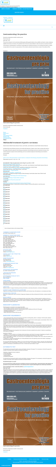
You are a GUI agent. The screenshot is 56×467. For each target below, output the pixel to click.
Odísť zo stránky (5, 8)
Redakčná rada (6, 136)
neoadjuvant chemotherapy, (30, 157)
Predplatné (5, 128)
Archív (4, 134)
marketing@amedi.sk (10, 261)
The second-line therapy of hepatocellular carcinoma (13, 177)
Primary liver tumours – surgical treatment (11, 166)
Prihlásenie (5, 17)
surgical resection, (21, 157)
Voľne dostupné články (7, 135)
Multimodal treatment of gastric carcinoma (11, 164)
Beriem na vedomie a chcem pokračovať (22, 8)
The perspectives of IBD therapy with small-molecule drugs (14, 175)
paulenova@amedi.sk (10, 251)
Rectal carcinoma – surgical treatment (10, 170)
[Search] (52, 27)
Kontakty (9, 459)
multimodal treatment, (13, 157)
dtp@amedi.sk (9, 256)
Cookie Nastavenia (6, 465)
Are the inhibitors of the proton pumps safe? (12, 179)
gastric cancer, (6, 157)
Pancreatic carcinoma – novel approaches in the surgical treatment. (16, 168)
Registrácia (10, 17)
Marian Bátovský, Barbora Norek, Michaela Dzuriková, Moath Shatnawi (17, 183)
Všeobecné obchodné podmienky (20, 459)
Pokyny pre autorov (7, 137)
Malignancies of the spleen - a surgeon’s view (12, 172)
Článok (4, 132)
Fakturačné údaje (45, 459)
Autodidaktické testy (7, 138)
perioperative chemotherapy (42, 157)
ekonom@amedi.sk (10, 267)
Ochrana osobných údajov (34, 459)
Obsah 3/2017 (6, 133)
